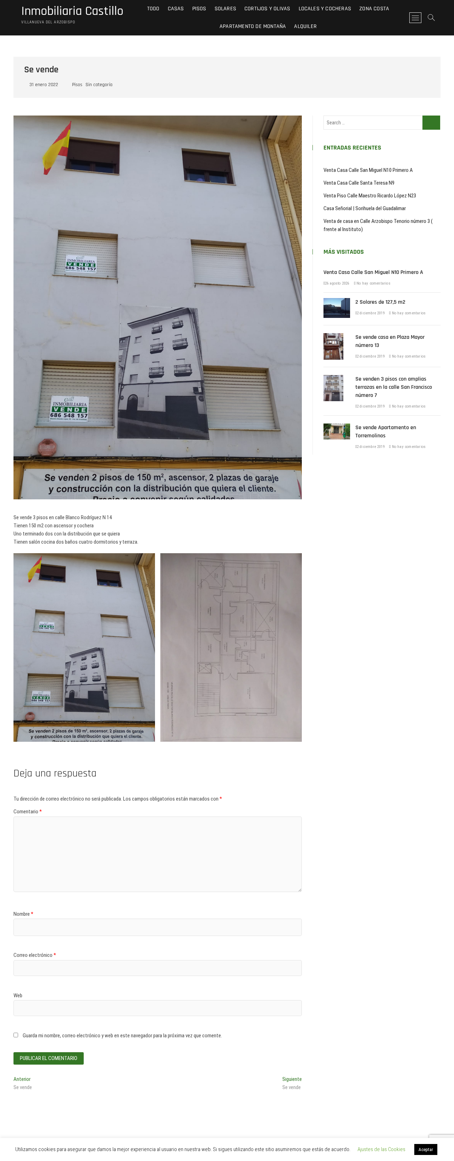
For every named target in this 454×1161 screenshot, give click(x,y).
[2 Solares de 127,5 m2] (336, 302)
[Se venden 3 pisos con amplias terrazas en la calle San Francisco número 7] (333, 379)
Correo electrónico (34, 955)
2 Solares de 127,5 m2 (380, 302)
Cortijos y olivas (267, 8)
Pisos (199, 8)
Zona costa (374, 8)
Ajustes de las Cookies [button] (381, 1149)
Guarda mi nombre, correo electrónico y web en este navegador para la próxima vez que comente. (122, 1035)
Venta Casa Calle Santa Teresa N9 (358, 183)
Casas (176, 8)
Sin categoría (98, 85)
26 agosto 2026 (337, 283)
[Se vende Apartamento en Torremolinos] (336, 427)
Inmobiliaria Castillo (72, 11)
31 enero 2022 (43, 85)
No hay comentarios (373, 283)
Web (17, 995)
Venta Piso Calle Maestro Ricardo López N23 (369, 195)
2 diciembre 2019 (370, 313)
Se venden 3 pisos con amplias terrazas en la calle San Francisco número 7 (393, 387)
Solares (225, 8)
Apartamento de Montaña (253, 26)
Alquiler (305, 26)
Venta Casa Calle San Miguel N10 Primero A (368, 170)
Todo (153, 8)
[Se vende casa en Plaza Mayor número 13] (333, 337)
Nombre (23, 914)
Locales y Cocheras (325, 8)
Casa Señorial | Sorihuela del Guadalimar (364, 208)
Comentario (27, 811)
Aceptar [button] (426, 1149)
